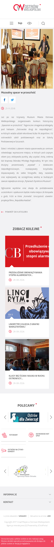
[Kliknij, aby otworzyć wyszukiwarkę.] (43, 23)
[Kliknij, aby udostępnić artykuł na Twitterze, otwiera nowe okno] (12, 100)
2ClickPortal (43, 526)
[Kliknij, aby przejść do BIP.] (20, 23)
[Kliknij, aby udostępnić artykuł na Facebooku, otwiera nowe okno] (4, 100)
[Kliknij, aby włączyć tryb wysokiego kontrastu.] (29, 23)
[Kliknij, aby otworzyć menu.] (11, 23)
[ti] (26, 526)
